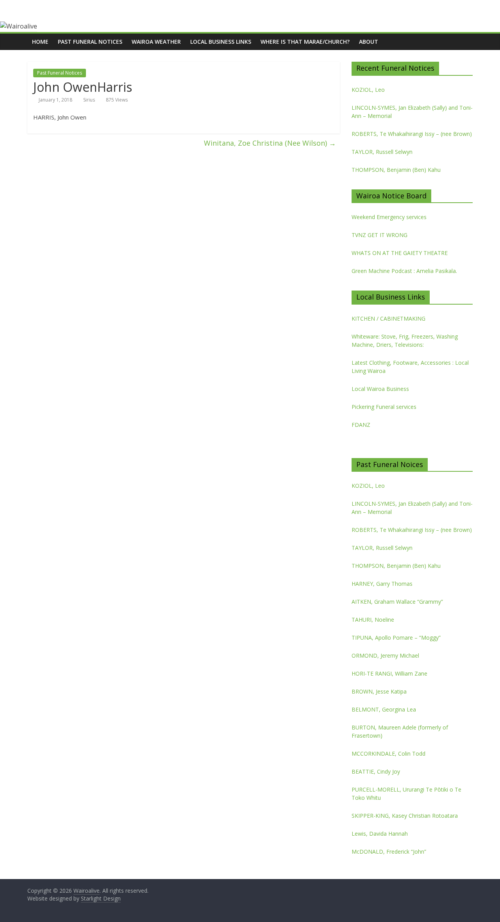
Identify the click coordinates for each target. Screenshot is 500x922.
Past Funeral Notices (90, 41)
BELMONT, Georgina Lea (384, 709)
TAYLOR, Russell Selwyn (382, 151)
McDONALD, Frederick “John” (389, 851)
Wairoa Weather (156, 41)
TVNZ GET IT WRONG (379, 235)
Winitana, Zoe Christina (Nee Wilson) (270, 143)
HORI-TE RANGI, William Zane (389, 673)
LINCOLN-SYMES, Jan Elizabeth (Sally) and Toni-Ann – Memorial (412, 111)
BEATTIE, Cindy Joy (376, 771)
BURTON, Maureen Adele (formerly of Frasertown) (400, 731)
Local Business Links (220, 41)
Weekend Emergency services (389, 217)
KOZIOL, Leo (368, 89)
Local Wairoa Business (380, 388)
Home (40, 41)
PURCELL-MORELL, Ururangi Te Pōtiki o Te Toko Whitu (406, 793)
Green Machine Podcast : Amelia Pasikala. (404, 271)
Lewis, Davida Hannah (380, 833)
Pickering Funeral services (384, 406)
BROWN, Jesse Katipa (379, 691)
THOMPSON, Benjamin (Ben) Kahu (396, 169)
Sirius (89, 99)
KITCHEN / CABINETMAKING (388, 318)
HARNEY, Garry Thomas (382, 583)
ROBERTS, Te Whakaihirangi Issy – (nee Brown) (412, 133)
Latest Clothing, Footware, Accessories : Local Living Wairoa (410, 367)
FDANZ (361, 424)
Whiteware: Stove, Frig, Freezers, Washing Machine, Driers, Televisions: (405, 340)
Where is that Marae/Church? (305, 41)
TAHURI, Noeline (373, 619)
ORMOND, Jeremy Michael (385, 655)
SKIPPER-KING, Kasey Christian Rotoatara (405, 815)
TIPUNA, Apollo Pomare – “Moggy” (396, 637)
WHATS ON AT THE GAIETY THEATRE (400, 253)
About (368, 41)
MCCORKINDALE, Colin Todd (388, 753)
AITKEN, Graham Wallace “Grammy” (397, 601)
